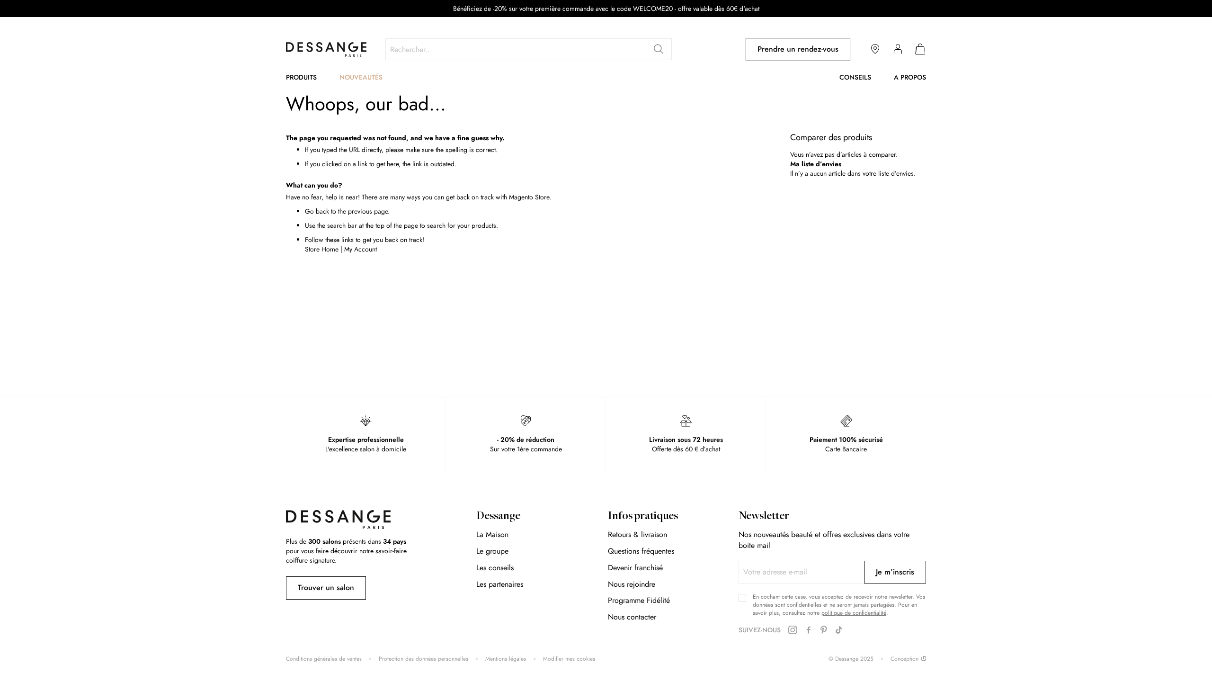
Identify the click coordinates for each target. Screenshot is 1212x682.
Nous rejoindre (631, 584)
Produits (301, 77)
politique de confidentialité (853, 613)
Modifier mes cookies (569, 659)
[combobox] (528, 49)
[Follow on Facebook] (808, 630)
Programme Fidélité (639, 600)
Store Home (322, 249)
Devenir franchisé (635, 567)
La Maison (492, 534)
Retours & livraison (637, 534)
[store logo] (326, 49)
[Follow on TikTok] (839, 630)
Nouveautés (361, 77)
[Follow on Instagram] (792, 630)
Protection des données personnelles (423, 659)
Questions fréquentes (641, 551)
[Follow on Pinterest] (823, 630)
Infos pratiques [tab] (643, 516)
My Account (360, 249)
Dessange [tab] (498, 516)
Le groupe (492, 551)
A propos (910, 77)
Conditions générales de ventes (324, 659)
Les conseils (495, 567)
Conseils (855, 77)
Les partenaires (499, 584)
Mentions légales (505, 659)
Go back (317, 211)
